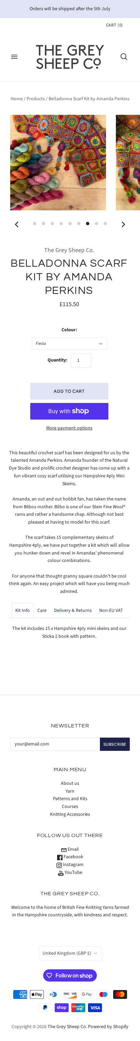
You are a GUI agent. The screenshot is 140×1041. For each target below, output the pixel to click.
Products (36, 98)
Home (17, 98)
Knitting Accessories (70, 814)
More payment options (69, 428)
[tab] (23, 610)
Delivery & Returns (73, 610)
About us (70, 783)
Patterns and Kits (70, 798)
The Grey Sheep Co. (69, 250)
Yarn (70, 791)
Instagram (73, 864)
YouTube (73, 872)
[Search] (124, 57)
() (114, 25)
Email (73, 849)
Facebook (73, 856)
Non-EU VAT (111, 610)
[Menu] (14, 57)
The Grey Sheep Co (67, 1026)
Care (42, 610)
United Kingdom (66, 953)
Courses (70, 806)
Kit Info (22, 610)
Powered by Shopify (108, 1026)
